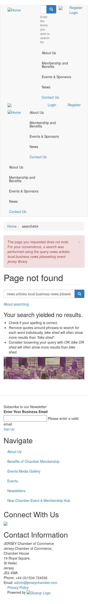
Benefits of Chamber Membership (33, 461)
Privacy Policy (18, 587)
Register (75, 7)
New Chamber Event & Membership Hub (38, 500)
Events (12, 480)
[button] (79, 241)
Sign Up (9, 429)
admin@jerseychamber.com (35, 582)
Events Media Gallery (23, 471)
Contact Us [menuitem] (50, 97)
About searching (16, 304)
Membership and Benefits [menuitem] (55, 65)
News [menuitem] (46, 87)
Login (73, 12)
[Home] (14, 9)
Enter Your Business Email (26, 411)
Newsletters (16, 490)
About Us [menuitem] (49, 52)
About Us (14, 451)
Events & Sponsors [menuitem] (56, 76)
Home (12, 226)
